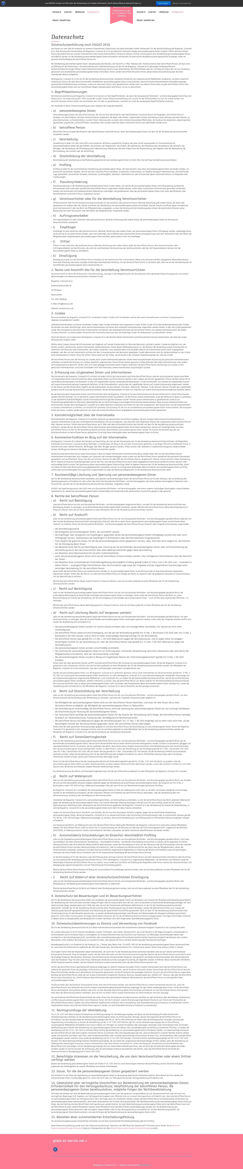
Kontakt (68, 12)
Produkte (57, 12)
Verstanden (163, 4)
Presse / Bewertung (61, 20)
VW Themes (144, 1165)
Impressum (79, 12)
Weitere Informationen (182, 3)
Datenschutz (93, 12)
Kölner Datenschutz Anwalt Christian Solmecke (131, 1128)
